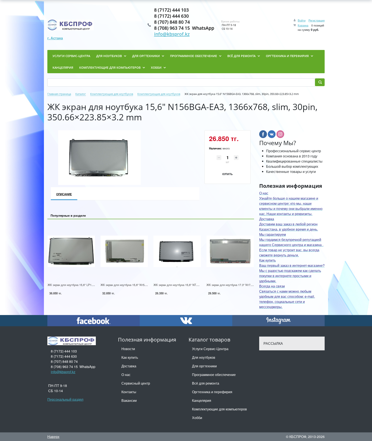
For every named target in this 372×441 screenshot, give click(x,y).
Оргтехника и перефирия (212, 391)
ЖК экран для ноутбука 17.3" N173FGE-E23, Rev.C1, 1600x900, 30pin (251, 285)
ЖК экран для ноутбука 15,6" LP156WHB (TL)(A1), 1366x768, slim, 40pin (94, 285)
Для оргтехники (204, 365)
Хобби (197, 417)
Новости (128, 348)
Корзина (303, 25)
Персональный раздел (65, 399)
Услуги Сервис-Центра (210, 348)
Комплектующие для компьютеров (219, 409)
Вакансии (129, 400)
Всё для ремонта (205, 383)
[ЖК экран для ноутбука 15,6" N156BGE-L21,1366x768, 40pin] (124, 251)
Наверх (53, 436)
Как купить (129, 357)
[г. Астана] (70, 25)
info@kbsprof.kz (172, 34)
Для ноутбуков (203, 357)
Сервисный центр (135, 383)
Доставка (128, 365)
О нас (125, 374)
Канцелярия (201, 400)
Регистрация (316, 20)
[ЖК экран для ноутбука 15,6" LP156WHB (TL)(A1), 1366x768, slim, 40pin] (71, 251)
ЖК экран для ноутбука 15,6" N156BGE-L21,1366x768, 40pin (140, 285)
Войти (301, 20)
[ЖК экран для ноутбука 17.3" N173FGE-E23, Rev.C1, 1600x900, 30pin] (230, 251)
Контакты (128, 391)
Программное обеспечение (214, 374)
